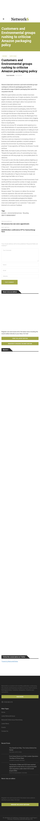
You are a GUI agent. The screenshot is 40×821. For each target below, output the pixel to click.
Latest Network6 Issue (8, 716)
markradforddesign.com (26, 819)
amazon (4, 213)
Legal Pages (33, 817)
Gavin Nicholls (10, 75)
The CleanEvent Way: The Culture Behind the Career (23, 749)
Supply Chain (13, 56)
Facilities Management (15, 772)
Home (3, 712)
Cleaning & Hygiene (14, 760)
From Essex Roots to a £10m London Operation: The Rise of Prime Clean (23, 757)
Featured (4, 56)
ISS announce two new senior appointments (15, 224)
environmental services (15, 213)
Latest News (5, 723)
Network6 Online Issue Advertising (11, 720)
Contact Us (4, 731)
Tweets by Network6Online (9, 661)
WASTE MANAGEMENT (8, 215)
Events (3, 727)
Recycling (26, 213)
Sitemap (9, 819)
